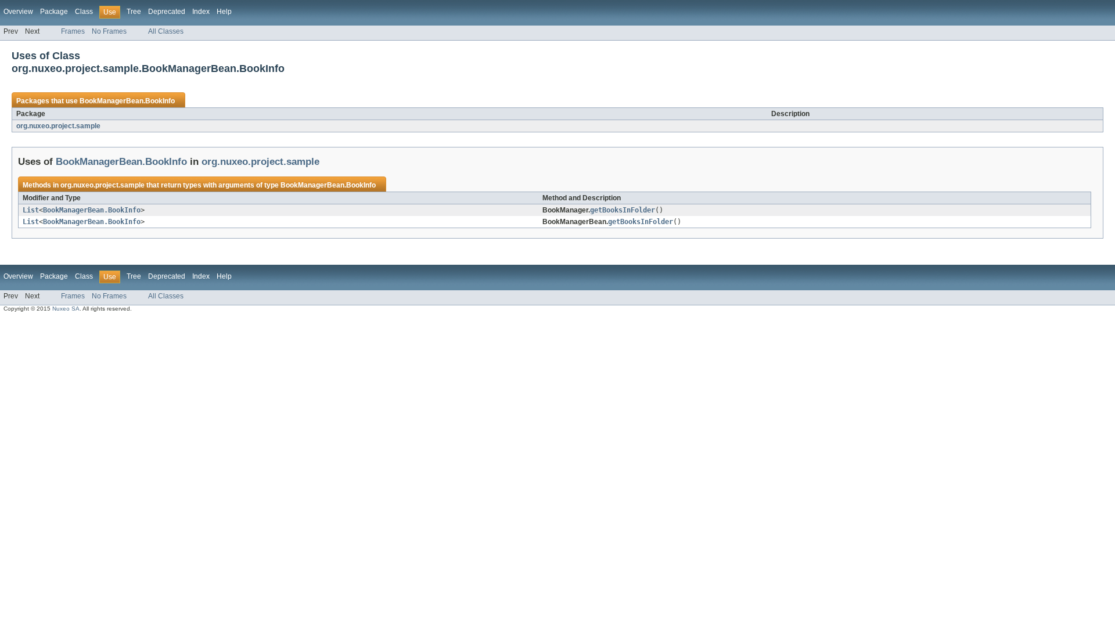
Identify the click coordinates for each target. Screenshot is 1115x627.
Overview (18, 12)
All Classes (166, 31)
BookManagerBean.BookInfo (127, 101)
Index (201, 12)
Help (224, 12)
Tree (134, 12)
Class (84, 12)
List (31, 210)
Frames (73, 31)
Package (54, 12)
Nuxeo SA (66, 308)
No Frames (109, 31)
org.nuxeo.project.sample (58, 126)
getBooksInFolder (622, 210)
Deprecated (166, 12)
